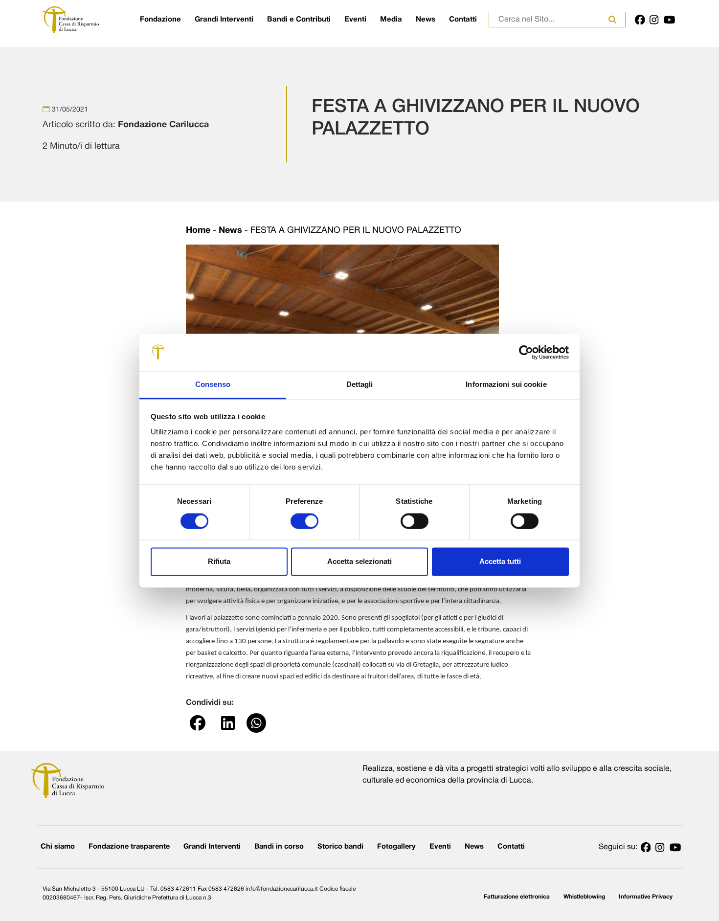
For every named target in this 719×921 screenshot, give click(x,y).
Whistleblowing (584, 896)
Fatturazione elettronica (517, 896)
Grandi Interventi (224, 19)
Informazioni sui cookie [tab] (506, 385)
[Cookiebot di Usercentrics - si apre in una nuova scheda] (526, 352)
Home (198, 230)
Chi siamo (58, 847)
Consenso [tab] (212, 385)
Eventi (355, 19)
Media (391, 19)
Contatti (463, 19)
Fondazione (160, 19)
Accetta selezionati (359, 562)
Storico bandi (340, 847)
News (425, 19)
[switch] (304, 521)
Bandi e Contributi (299, 19)
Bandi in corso (279, 847)
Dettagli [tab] (359, 385)
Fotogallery (396, 847)
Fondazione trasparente (129, 847)
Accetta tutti (500, 562)
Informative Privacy (646, 896)
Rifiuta (219, 562)
